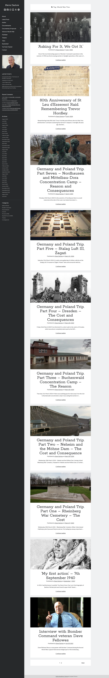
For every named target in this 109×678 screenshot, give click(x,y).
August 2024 (5, 125)
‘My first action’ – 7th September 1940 (60, 554)
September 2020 (6, 172)
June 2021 (4, 159)
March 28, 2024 (69, 323)
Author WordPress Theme (62, 676)
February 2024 (5, 135)
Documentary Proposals (9, 28)
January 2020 (5, 186)
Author (4, 22)
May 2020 (4, 180)
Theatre (4, 37)
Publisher (5, 34)
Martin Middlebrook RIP (12, 102)
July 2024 (4, 127)
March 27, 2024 (69, 523)
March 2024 (5, 133)
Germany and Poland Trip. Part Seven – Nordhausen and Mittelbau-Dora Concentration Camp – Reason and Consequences (60, 150)
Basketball (5, 44)
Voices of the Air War (8, 31)
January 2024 (5, 137)
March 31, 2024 (69, 256)
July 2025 (4, 121)
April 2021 (4, 161)
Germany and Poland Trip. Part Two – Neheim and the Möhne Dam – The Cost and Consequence (60, 421)
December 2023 (6, 139)
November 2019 (6, 190)
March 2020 (5, 184)
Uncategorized (5, 219)
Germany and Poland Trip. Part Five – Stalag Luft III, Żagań (60, 225)
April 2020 (4, 182)
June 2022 (4, 153)
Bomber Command (6, 207)
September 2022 (6, 147)
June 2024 (4, 129)
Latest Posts (5, 19)
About (4, 16)
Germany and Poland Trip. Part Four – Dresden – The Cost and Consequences (60, 287)
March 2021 (5, 163)
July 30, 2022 (69, 643)
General (4, 211)
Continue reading (61, 60)
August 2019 (5, 194)
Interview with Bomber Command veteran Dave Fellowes (60, 612)
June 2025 (4, 123)
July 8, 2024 (69, 116)
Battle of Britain (5, 205)
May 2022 (4, 155)
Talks (3, 41)
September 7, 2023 (69, 581)
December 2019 (6, 188)
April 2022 (4, 157)
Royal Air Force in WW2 (7, 215)
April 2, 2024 (69, 194)
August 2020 (5, 174)
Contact (4, 50)
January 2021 (5, 168)
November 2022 (6, 145)
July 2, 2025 (69, 50)
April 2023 (4, 143)
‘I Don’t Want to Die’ (6, 82)
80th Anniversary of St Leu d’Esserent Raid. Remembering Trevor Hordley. (60, 81)
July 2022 (4, 151)
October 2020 (5, 170)
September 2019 (6, 192)
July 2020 (4, 176)
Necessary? (14, 100)
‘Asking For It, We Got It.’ (7, 80)
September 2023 (6, 141)
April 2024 (4, 131)
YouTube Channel (7, 47)
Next (82, 663)
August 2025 (5, 119)
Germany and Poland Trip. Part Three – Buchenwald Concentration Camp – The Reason (60, 354)
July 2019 (4, 196)
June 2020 (4, 178)
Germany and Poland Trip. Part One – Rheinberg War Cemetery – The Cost (60, 488)
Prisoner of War (5, 213)
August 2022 (5, 149)
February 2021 (5, 166)
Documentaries (6, 25)
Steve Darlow (12, 5)
